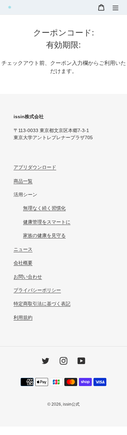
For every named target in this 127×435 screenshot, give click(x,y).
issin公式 (71, 404)
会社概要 (23, 262)
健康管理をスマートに (46, 222)
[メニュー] (115, 7)
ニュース (23, 249)
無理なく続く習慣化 (44, 208)
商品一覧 (23, 181)
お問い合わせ (28, 276)
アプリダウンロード (35, 167)
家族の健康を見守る (44, 235)
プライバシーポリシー (37, 290)
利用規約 (23, 317)
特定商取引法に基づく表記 (42, 303)
